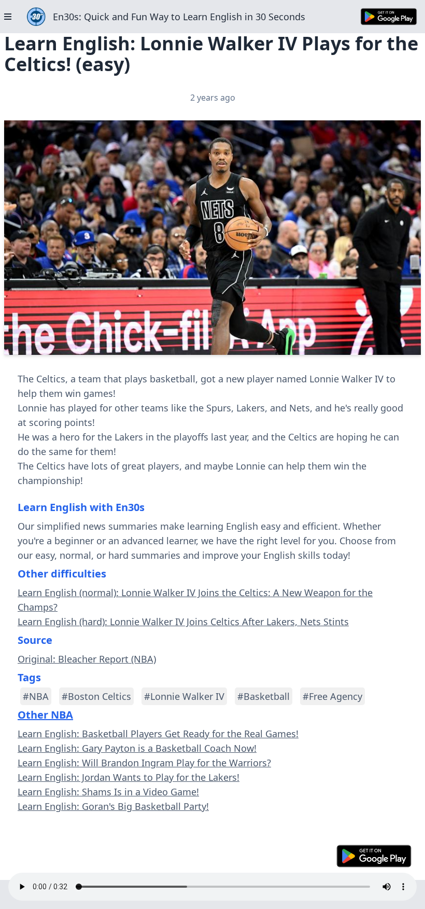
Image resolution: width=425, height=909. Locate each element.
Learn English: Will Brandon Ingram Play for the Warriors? (144, 762)
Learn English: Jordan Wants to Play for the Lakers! (128, 777)
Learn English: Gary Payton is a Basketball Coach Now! (137, 748)
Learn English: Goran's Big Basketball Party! (113, 806)
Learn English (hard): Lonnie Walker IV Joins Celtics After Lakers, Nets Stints (183, 621)
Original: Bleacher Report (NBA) (87, 659)
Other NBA (45, 715)
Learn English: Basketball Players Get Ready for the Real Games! (158, 733)
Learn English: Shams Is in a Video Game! (108, 792)
